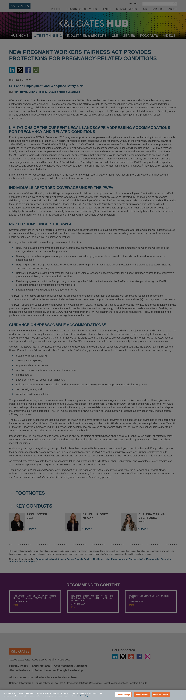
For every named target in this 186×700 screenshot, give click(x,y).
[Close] (182, 694)
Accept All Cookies (160, 695)
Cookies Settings (123, 695)
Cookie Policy (82, 696)
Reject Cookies (142, 695)
